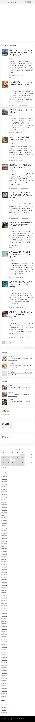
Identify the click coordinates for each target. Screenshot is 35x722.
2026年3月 (4, 489)
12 (8, 459)
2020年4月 (4, 670)
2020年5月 (4, 667)
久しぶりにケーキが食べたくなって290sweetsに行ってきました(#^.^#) (20, 314)
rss (25, 2)
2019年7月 (4, 693)
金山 (16, 187)
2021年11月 (4, 621)
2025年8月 (4, 504)
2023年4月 (4, 577)
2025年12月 (4, 497)
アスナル (13, 218)
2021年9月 (4, 626)
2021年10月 (4, 623)
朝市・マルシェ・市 (18, 75)
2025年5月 (4, 512)
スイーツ (16, 105)
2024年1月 (4, 553)
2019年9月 (4, 688)
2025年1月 (4, 523)
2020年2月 (4, 675)
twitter (28, 2)
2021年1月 (4, 647)
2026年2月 (4, 491)
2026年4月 (4, 486)
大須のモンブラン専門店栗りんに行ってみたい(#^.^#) (20, 138)
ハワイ (12, 277)
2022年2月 (4, 613)
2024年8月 (4, 535)
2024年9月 (4, 533)
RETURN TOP (29, 347)
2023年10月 (4, 561)
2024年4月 (4, 546)
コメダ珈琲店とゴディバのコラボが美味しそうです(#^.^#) (20, 83)
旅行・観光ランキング (6, 427)
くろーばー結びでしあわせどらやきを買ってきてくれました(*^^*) (20, 359)
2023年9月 (4, 564)
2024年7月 (4, 538)
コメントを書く (24, 187)
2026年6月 (4, 481)
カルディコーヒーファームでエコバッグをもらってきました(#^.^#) (20, 284)
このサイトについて (6, 704)
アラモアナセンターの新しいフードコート (18, 387)
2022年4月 (4, 608)
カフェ (12, 105)
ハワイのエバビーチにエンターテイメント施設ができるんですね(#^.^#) (20, 254)
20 (12, 462)
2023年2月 (4, 582)
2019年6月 (4, 696)
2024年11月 (4, 528)
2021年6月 (4, 634)
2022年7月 (4, 600)
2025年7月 (4, 507)
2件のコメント (14, 77)
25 (3, 465)
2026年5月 (4, 484)
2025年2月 (4, 520)
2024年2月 (4, 551)
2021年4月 (4, 639)
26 (8, 465)
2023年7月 (4, 569)
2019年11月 (4, 683)
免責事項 (4, 710)
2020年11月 (4, 652)
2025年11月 (4, 499)
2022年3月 (4, 610)
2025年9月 (4, 502)
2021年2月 (4, 644)
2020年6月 (4, 665)
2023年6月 (4, 572)
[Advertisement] (17, 22)
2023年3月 (4, 579)
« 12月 (2, 467)
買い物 (12, 132)
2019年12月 (4, 680)
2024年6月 (4, 541)
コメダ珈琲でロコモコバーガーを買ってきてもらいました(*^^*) (20, 373)
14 (17, 459)
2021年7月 (4, 631)
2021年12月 (4, 618)
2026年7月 (4, 479)
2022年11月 (4, 590)
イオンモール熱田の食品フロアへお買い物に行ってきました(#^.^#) (20, 395)
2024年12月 (4, 525)
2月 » (6, 467)
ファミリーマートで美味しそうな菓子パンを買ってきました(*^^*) (20, 366)
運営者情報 (4, 712)
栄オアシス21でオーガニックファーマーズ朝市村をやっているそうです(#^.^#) (20, 52)
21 (17, 462)
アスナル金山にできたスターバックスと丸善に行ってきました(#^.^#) (20, 195)
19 (8, 462)
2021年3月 (4, 641)
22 (22, 462)
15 (22, 459)
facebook (30, 2)
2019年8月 (4, 691)
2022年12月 (4, 587)
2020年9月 (4, 657)
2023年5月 (4, 574)
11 (3, 459)
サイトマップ (5, 707)
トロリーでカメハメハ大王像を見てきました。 (19, 401)
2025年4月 (4, 515)
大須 (16, 160)
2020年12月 (4, 649)
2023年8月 (4, 566)
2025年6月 (4, 510)
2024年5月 (4, 543)
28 (17, 465)
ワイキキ (19, 245)
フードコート (14, 245)
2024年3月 (4, 548)
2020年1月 (4, 678)
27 (12, 465)
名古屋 (12, 75)
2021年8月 (4, 629)
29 (22, 465)
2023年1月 (4, 585)
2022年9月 (4, 595)
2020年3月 (4, 673)
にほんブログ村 (5, 414)
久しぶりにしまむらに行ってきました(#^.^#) (20, 111)
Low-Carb (11, 719)
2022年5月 (4, 605)
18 (3, 462)
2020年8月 (4, 660)
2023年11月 (4, 559)
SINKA (5, 719)
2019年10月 (4, 685)
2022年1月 (4, 616)
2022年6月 (4, 603)
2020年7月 (4, 662)
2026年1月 (4, 494)
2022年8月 (4, 597)
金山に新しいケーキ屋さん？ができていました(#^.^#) (20, 166)
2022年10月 (4, 592)
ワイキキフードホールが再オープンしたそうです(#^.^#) (20, 224)
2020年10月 (4, 654)
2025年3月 (4, 517)
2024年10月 (4, 530)
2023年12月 (4, 556)
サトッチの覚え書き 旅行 (9, 2)
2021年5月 (4, 636)
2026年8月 (4, 476)
